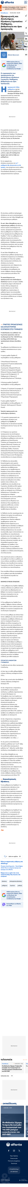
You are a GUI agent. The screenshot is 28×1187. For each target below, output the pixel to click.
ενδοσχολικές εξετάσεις (16, 881)
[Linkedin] (26, 38)
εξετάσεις (4, 881)
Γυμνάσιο (12, 885)
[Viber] (26, 44)
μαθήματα (4, 885)
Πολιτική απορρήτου (14, 1161)
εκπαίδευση (9, 1103)
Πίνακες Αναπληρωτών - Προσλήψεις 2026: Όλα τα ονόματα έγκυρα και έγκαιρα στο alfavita (12, 867)
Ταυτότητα (14, 1163)
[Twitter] (26, 33)
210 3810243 (14, 1171)
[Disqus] (14, 933)
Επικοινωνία (14, 1158)
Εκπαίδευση (4, 13)
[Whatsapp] (26, 49)
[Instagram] (14, 1151)
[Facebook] (26, 28)
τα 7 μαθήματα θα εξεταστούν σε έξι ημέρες (11, 165)
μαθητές (20, 885)
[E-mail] (26, 55)
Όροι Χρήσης (14, 1156)
